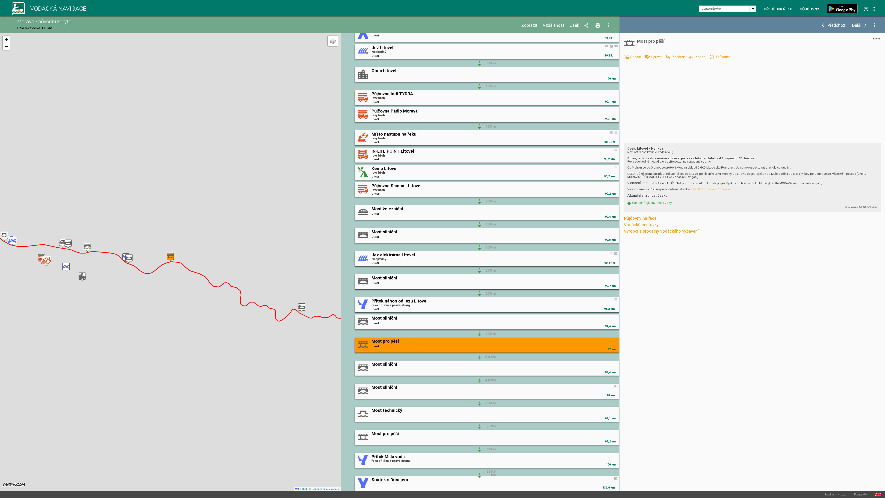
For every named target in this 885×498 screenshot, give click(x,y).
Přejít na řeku (778, 9)
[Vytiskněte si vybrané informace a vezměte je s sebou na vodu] (598, 25)
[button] (4, 236)
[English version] (878, 494)
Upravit (657, 57)
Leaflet (302, 489)
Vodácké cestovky (641, 224)
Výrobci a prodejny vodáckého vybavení (661, 231)
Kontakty (860, 494)
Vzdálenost (553, 25)
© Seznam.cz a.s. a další (324, 489)
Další (856, 25)
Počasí (636, 57)
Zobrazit (529, 25)
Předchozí (836, 25)
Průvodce (723, 57)
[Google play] (843, 8)
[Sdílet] (587, 25)
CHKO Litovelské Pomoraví (711, 189)
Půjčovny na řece (640, 218)
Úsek (574, 25)
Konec (700, 57)
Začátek (679, 57)
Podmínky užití (835, 494)
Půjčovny (809, 9)
